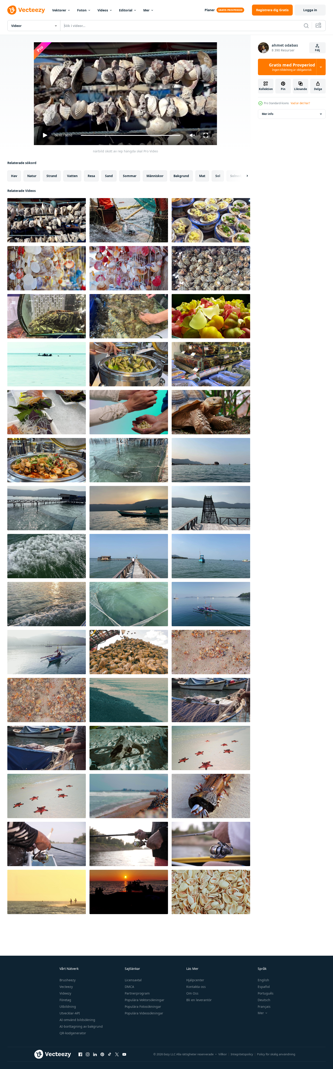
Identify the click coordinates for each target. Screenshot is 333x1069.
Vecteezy (66, 986)
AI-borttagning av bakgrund (81, 1026)
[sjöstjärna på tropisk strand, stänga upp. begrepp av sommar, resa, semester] (211, 748)
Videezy (65, 993)
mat (202, 176)
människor (154, 176)
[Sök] (306, 25)
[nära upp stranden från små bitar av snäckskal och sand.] (211, 652)
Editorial (125, 10)
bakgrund (181, 176)
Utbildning (68, 1006)
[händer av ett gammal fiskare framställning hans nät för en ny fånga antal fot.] (211, 700)
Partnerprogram (137, 993)
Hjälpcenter (195, 980)
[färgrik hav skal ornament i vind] (46, 268)
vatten (72, 176)
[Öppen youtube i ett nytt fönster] (124, 1054)
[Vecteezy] (26, 10)
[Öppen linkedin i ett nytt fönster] (95, 1054)
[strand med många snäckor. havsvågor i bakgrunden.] (128, 796)
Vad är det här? (300, 103)
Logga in (310, 10)
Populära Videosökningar (144, 1013)
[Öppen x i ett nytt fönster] (117, 1054)
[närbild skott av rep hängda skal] (46, 220)
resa (91, 176)
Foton (82, 10)
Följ (317, 50)
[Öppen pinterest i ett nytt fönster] (102, 1054)
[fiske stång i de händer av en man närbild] (46, 844)
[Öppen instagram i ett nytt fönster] (87, 1054)
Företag (65, 1000)
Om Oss (192, 993)
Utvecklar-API (70, 1013)
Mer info (267, 114)
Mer (146, 10)
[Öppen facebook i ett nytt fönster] (80, 1054)
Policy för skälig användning (276, 1054)
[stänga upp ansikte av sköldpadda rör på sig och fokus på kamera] (211, 412)
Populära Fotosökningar (143, 1006)
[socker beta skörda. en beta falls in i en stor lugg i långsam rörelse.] (128, 652)
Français (264, 1006)
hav (14, 176)
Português (265, 993)
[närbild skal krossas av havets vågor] (46, 700)
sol (217, 176)
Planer (210, 10)
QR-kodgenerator (73, 1033)
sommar (129, 176)
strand (51, 176)
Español (264, 986)
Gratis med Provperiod (292, 67)
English (263, 980)
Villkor (222, 1054)
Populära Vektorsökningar (144, 1000)
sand (109, 176)
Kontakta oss (196, 986)
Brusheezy (68, 980)
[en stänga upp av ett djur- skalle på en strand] (128, 748)
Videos (102, 10)
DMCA (129, 986)
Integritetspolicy (242, 1054)
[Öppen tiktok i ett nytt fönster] (109, 1054)
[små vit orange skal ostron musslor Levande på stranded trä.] (211, 796)
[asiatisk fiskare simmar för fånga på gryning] (211, 604)
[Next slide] (243, 175)
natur (31, 176)
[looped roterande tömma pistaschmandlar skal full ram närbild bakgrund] (211, 892)
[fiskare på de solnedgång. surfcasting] (46, 892)
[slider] (130, 135)
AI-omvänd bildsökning (77, 1020)
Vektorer (59, 10)
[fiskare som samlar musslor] (46, 364)
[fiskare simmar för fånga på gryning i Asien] (46, 652)
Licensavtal (133, 980)
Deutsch (264, 1000)
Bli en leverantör (199, 1000)
